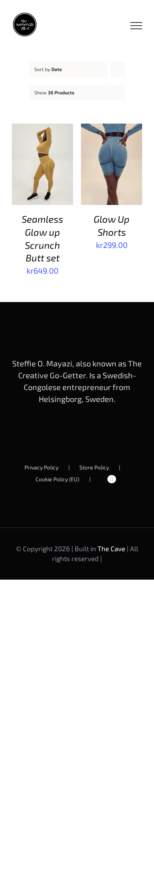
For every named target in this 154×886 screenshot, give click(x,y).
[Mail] (96, 430)
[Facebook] (57, 430)
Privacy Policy (41, 467)
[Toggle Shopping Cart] (109, 25)
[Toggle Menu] (136, 25)
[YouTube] (70, 430)
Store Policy (94, 467)
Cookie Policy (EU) (57, 479)
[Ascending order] (118, 69)
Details (30, 175)
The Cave (111, 548)
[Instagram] (83, 430)
